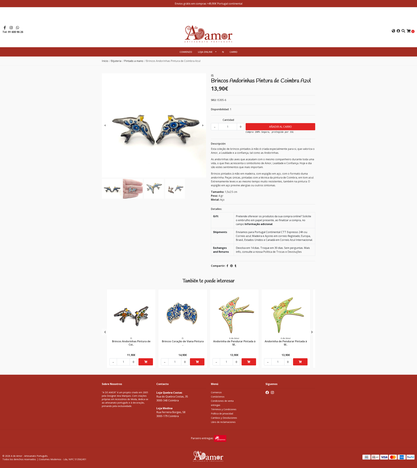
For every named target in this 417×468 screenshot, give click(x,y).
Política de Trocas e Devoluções (282, 252)
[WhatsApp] (17, 28)
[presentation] (105, 125)
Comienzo (186, 51)
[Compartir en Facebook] (227, 266)
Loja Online (205, 51)
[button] (393, 31)
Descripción (218, 143)
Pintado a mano (133, 61)
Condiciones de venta (222, 400)
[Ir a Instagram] (11, 28)
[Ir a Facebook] (4, 28)
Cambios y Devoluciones (224, 417)
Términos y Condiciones (223, 409)
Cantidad (228, 120)
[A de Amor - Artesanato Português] (208, 31)
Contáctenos (217, 396)
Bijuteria (116, 61)
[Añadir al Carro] (145, 361)
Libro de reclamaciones (223, 422)
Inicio (105, 61)
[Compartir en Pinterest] (231, 266)
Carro (233, 51)
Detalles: (216, 209)
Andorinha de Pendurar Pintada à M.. (234, 343)
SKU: (213, 100)
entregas (215, 405)
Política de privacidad (222, 413)
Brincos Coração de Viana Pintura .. (183, 343)
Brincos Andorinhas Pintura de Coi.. (131, 343)
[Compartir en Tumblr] (235, 266)
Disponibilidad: (220, 109)
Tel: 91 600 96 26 (12, 32)
